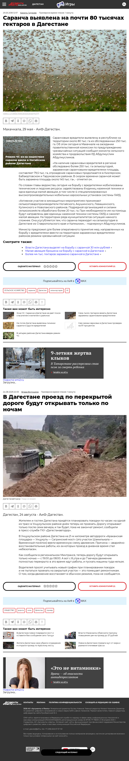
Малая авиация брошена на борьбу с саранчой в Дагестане (64, 250)
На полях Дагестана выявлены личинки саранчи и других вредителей (36, 324)
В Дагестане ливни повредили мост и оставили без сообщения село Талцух (35, 634)
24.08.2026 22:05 (11, 392)
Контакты (28, 702)
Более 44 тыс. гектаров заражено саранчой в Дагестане (62, 254)
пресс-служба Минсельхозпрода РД (21, 113)
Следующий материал (66, 752)
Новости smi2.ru (13, 379)
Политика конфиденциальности (65, 702)
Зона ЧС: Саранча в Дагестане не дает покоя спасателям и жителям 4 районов (38, 314)
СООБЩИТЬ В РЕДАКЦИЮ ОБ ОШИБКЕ (102, 702)
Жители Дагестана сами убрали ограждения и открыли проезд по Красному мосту (39, 644)
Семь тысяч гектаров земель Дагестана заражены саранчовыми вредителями (97, 314)
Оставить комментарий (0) (102, 266)
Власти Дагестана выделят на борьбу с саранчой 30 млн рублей (67, 247)
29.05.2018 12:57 (10, 13)
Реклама (41, 702)
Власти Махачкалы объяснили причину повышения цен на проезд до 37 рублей (98, 634)
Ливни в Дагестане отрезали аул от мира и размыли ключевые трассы (99, 644)
